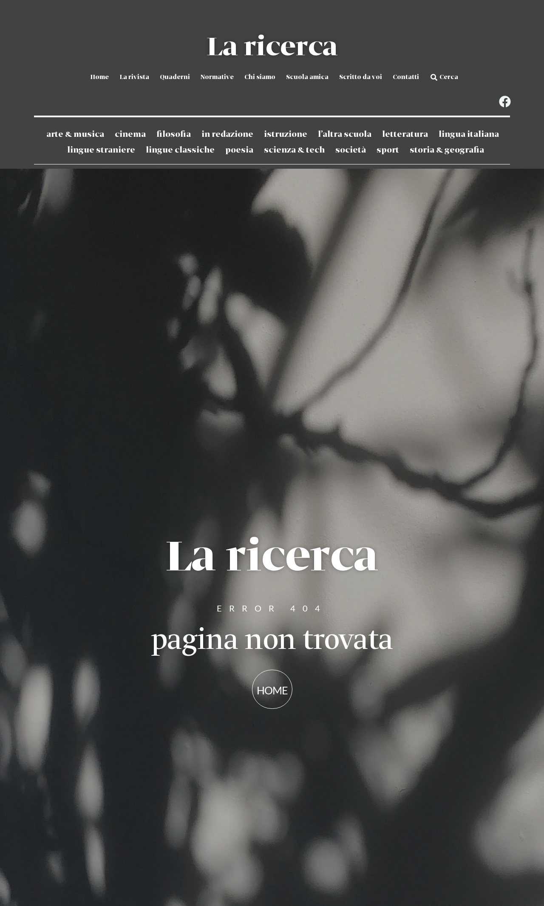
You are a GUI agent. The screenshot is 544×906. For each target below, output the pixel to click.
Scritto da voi (360, 77)
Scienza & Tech (294, 150)
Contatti (406, 77)
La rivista (134, 77)
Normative (217, 77)
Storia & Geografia (447, 150)
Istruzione (285, 134)
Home (99, 77)
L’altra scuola (344, 134)
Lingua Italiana (469, 134)
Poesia (239, 150)
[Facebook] (504, 101)
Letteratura (405, 134)
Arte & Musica (75, 134)
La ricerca (272, 47)
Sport (388, 150)
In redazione (227, 134)
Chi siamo (259, 77)
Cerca (448, 77)
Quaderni (175, 77)
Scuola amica (307, 77)
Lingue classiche (180, 150)
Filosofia (173, 134)
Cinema (130, 134)
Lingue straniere (101, 150)
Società (350, 150)
